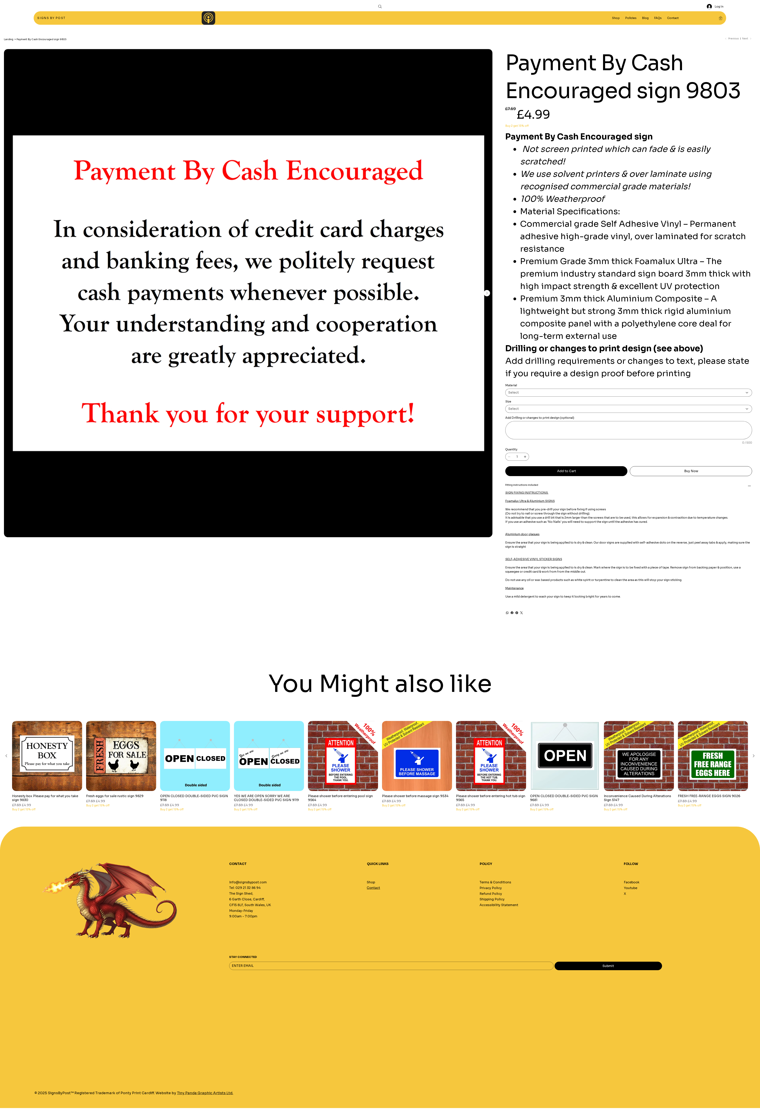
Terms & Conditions (495, 882)
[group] (380, 766)
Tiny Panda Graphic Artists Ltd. (205, 1093)
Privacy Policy (491, 888)
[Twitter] (521, 613)
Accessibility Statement (499, 905)
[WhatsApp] (507, 613)
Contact (373, 888)
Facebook (631, 882)
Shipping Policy (492, 899)
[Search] (380, 6)
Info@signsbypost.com (248, 882)
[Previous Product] (6, 755)
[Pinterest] (517, 613)
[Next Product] (753, 755)
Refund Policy (491, 894)
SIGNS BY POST (51, 18)
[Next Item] (487, 293)
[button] (630, 18)
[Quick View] (47, 756)
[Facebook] (512, 613)
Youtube (630, 888)
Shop (371, 882)
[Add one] (525, 457)
